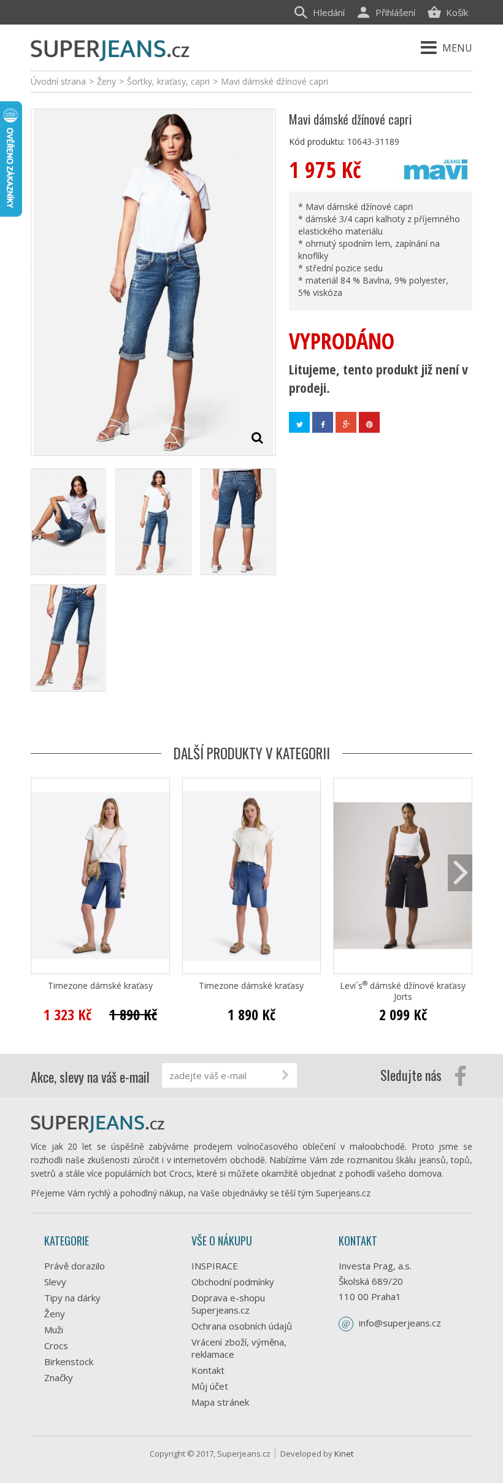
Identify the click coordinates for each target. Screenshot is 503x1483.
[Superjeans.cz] (110, 48)
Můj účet (209, 1386)
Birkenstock (68, 1361)
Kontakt (208, 1370)
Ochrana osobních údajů (241, 1326)
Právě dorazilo (74, 1266)
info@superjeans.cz (400, 1323)
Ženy (54, 1313)
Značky (58, 1377)
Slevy (55, 1282)
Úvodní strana (58, 81)
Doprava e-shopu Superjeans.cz (228, 1303)
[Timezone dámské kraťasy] (100, 876)
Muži (53, 1329)
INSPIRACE (214, 1266)
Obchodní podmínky (232, 1282)
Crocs (56, 1345)
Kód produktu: (317, 141)
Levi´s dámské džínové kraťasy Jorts (403, 991)
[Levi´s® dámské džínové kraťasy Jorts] (402, 876)
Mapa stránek (220, 1402)
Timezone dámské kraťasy (100, 985)
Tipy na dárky (72, 1297)
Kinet (343, 1453)
